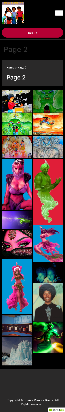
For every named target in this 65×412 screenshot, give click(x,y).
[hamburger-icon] (59, 13)
